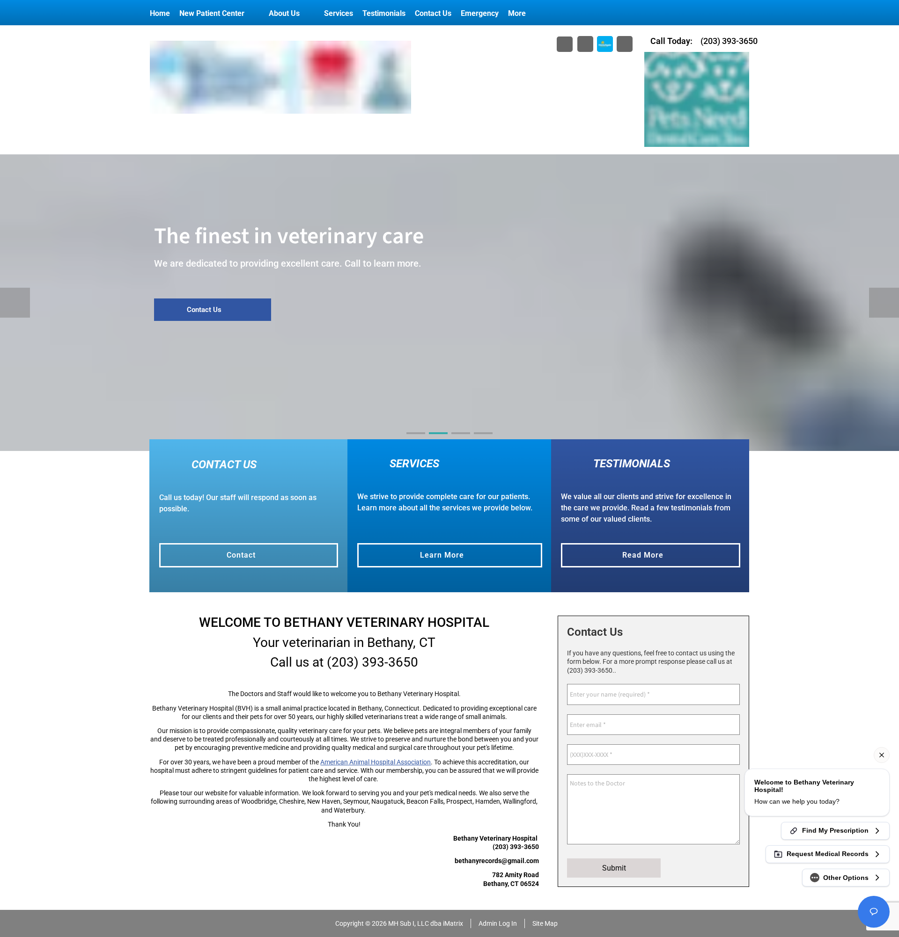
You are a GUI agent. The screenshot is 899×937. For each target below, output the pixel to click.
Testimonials (383, 13)
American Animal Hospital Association (375, 762)
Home (160, 13)
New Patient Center (211, 13)
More (517, 13)
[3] (460, 441)
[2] (438, 441)
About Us (284, 13)
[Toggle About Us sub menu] (309, 13)
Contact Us (433, 13)
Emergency (480, 13)
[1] (415, 441)
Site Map (545, 923)
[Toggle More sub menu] (535, 13)
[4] (483, 441)
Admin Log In (498, 923)
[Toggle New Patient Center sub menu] (253, 13)
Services (338, 13)
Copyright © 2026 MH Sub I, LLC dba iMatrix (399, 923)
